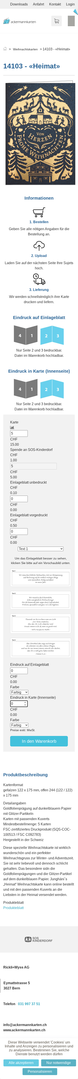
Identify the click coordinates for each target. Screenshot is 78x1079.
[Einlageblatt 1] (40, 578)
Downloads (19, 4)
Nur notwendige (58, 1063)
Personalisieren (40, 1071)
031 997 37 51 (29, 1004)
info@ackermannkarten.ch (25, 1025)
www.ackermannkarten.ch (24, 1030)
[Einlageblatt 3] (40, 624)
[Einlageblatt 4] (40, 648)
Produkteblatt (13, 908)
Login (70, 4)
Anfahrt (38, 4)
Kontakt (55, 4)
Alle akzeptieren (21, 1063)
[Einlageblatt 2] (40, 600)
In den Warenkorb (39, 741)
